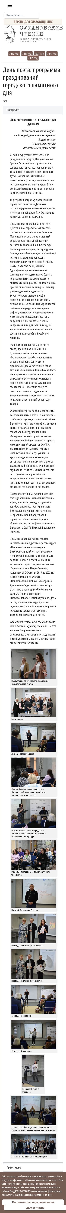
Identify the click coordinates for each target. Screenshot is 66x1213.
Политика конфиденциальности (33, 1202)
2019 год (27, 53)
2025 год (33, 58)
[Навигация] (10, 6)
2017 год (14, 53)
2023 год (52, 53)
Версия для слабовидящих (33, 21)
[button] (33, 110)
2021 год (39, 53)
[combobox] (21, 15)
